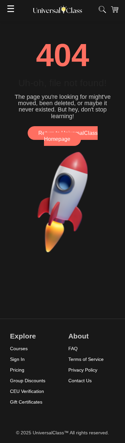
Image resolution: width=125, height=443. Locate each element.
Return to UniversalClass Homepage (68, 136)
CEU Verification (27, 391)
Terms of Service (86, 359)
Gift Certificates (26, 402)
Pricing (17, 370)
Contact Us (80, 380)
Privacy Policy (82, 370)
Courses (19, 348)
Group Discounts (27, 380)
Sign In (17, 359)
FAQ (73, 348)
